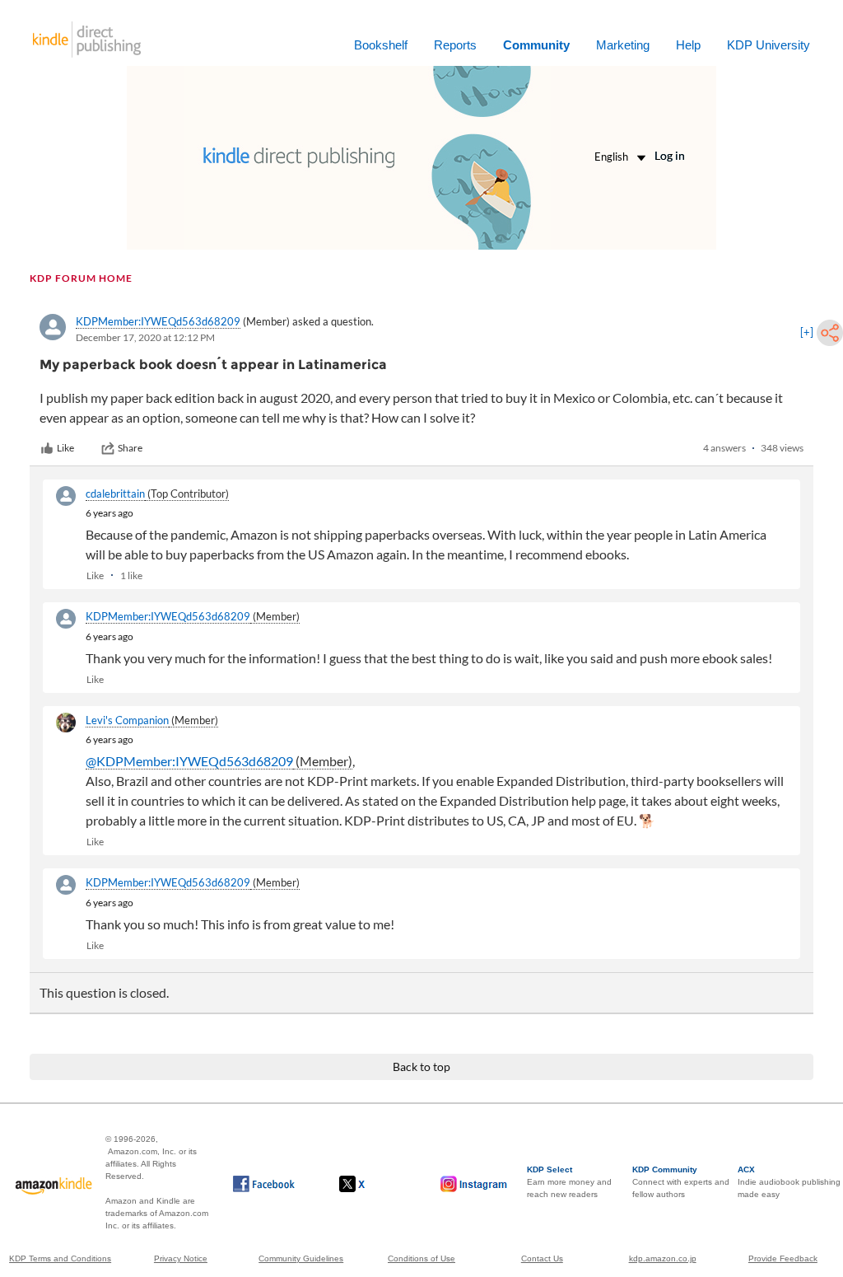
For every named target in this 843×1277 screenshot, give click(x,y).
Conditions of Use (421, 1258)
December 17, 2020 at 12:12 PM (145, 337)
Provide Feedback (782, 1258)
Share (130, 448)
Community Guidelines (300, 1258)
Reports (455, 45)
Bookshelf (381, 45)
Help (688, 45)
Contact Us (542, 1258)
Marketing (623, 45)
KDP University (768, 45)
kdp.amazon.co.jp (662, 1258)
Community (536, 45)
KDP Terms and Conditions (60, 1258)
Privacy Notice (180, 1258)
